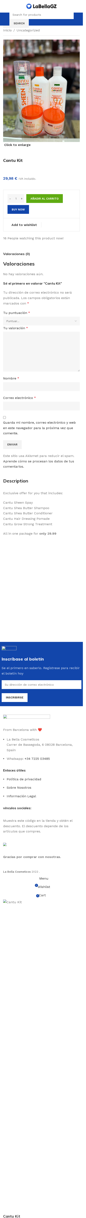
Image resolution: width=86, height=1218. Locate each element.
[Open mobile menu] (5, 19)
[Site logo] (41, 6)
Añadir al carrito (44, 198)
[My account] (77, 19)
